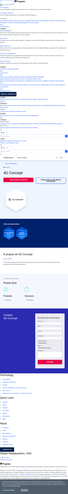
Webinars (24, 105)
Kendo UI (23, 79)
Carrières (5, 442)
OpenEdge (41, 77)
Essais (4, 405)
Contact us (7, 449)
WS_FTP (7, 91)
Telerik (18, 79)
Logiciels (5, 402)
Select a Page (22, 157)
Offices (35, 127)
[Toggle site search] (1, 145)
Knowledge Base (46, 105)
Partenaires (5, 410)
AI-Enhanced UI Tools (6, 85)
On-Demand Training (20, 111)
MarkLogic (3, 77)
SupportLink (3, 141)
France (10, 258)
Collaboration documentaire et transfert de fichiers (17, 393)
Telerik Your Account (21, 141)
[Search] (1, 130)
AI (1, 5)
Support (2, 97)
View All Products (8, 94)
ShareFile (29, 79)
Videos (30, 105)
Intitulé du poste (42, 341)
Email (39, 331)
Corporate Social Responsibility (42, 123)
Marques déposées (26, 474)
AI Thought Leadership (6, 13)
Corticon (22, 77)
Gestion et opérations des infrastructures (14, 387)
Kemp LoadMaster (43, 81)
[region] (34, 486)
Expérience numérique (9, 382)
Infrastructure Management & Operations (20, 81)
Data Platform (4, 20)
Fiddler (25, 85)
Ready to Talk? (14, 143)
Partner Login (24, 115)
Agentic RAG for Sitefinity (23, 20)
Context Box (62, 20)
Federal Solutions (5, 61)
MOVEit (38, 79)
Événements (6, 416)
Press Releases (15, 127)
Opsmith (19, 23)
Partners (2, 113)
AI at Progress (4, 7)
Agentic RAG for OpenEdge (40, 20)
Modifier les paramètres (24, 490)
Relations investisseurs (9, 436)
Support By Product (6, 99)
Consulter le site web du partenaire (51, 180)
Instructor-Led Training (6, 111)
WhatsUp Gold (54, 81)
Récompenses (6, 433)
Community (44, 99)
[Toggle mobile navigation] (1, 154)
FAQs (6, 107)
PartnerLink (10, 141)
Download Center (27, 99)
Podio (34, 79)
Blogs (53, 105)
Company (3, 119)
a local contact (8, 459)
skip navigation (7, 2)
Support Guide (36, 99)
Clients (4, 430)
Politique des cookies (15, 486)
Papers (19, 105)
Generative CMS (53, 20)
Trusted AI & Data (5, 69)
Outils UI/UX (6, 390)
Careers (30, 127)
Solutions (3, 28)
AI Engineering (4, 26)
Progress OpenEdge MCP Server (24, 22)
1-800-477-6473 (4, 143)
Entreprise (40, 336)
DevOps (2, 81)
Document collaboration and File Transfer (47, 85)
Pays (39, 345)
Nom (39, 326)
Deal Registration (19, 116)
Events (57, 105)
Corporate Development (26, 123)
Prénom (40, 321)
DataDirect (17, 77)
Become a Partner (14, 115)
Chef (6, 81)
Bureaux (4, 439)
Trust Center (24, 127)
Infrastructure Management (8, 53)
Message (40, 350)
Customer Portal (16, 99)
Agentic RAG (12, 20)
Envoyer (50, 362)
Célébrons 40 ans (7, 444)
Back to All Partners (11, 163)
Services (2, 101)
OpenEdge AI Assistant (7, 22)
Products (3, 67)
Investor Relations (5, 127)
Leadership (15, 123)
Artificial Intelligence (6, 31)
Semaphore (9, 77)
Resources (3, 103)
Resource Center (12, 105)
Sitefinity (13, 79)
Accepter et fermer (8, 490)
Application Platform (31, 77)
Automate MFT (4, 88)
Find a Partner (4, 115)
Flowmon (35, 81)
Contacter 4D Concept (18, 180)
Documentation (36, 105)
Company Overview (6, 123)
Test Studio (31, 85)
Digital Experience (5, 46)
